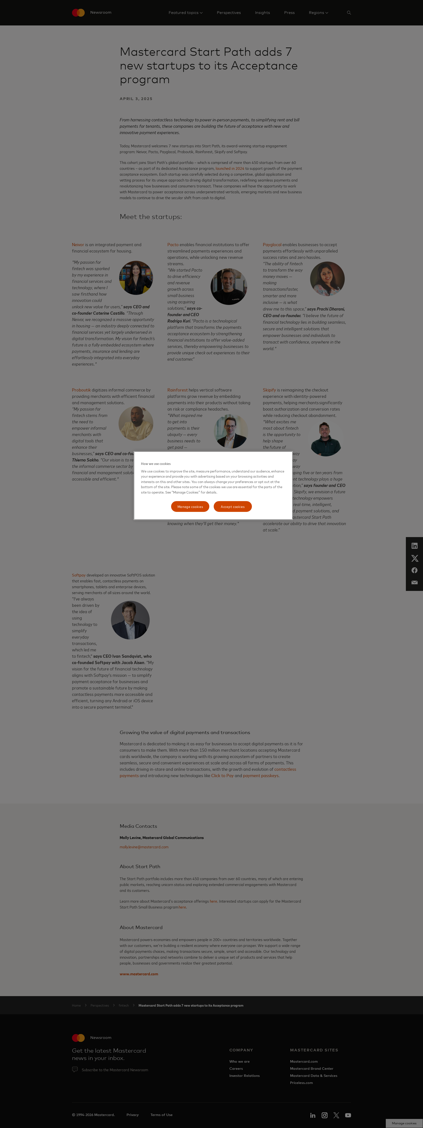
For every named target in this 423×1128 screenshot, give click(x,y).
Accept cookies (233, 506)
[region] (213, 485)
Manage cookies (190, 506)
